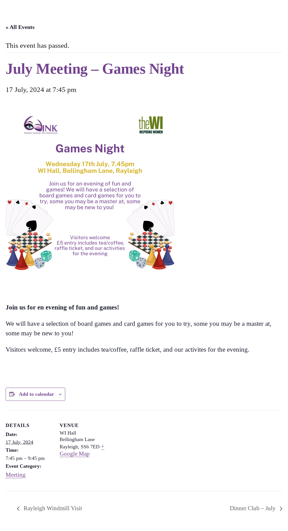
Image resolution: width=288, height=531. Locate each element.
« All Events (20, 27)
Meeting (16, 474)
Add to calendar (36, 394)
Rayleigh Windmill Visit (52, 508)
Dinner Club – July (253, 508)
